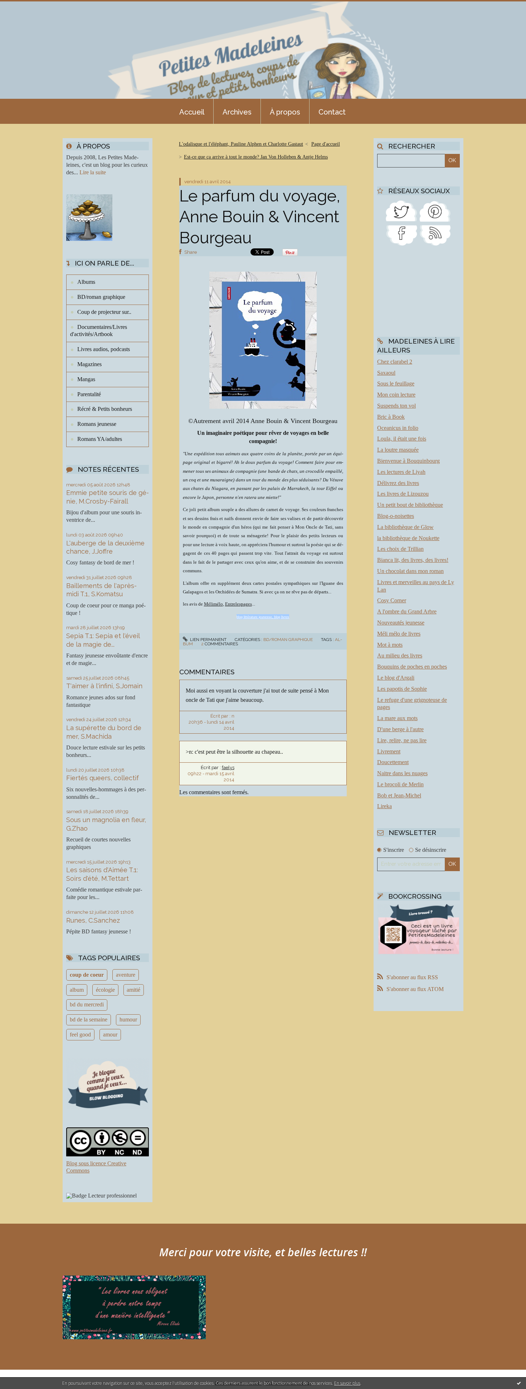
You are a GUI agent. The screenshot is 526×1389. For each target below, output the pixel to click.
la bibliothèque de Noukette (408, 538)
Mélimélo (213, 604)
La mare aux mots (397, 718)
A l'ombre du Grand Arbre (407, 611)
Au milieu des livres (399, 655)
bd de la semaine (88, 1019)
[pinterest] (435, 210)
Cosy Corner (391, 600)
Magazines (89, 364)
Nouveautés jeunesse (400, 623)
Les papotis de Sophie (402, 689)
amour (110, 1034)
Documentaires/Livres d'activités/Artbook (98, 330)
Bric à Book (391, 417)
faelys (228, 767)
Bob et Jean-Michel (399, 795)
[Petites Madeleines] (401, 235)
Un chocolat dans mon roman (410, 571)
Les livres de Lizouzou (403, 494)
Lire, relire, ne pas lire (402, 740)
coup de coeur (87, 975)
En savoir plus (347, 1383)
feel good (80, 1034)
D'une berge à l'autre (400, 729)
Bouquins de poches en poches (412, 667)
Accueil (191, 112)
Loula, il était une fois (401, 439)
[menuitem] (191, 111)
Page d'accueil (325, 144)
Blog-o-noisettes (395, 516)
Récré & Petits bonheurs (104, 409)
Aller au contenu (24, 6)
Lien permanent (208, 639)
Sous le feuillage (395, 383)
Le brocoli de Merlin (400, 784)
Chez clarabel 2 (394, 362)
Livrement (388, 751)
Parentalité (89, 394)
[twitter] (401, 210)
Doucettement (393, 762)
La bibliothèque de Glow (405, 527)
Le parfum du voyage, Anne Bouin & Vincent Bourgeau (259, 216)
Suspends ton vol (396, 406)
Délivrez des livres (398, 483)
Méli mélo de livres (398, 634)
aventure (125, 975)
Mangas (86, 379)
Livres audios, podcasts (103, 349)
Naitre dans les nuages (402, 773)
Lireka (384, 806)
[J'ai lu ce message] (519, 1383)
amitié (133, 990)
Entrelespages (238, 604)
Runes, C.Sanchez (93, 920)
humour (128, 1019)
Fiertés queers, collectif (102, 778)
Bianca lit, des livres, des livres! (412, 560)
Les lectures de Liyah (401, 472)
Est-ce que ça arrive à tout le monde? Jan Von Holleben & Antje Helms (256, 157)
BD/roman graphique (101, 297)
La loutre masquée (398, 450)
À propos (285, 112)
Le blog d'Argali (395, 678)
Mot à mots (390, 645)
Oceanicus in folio (397, 428)
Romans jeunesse (96, 424)
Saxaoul (386, 373)
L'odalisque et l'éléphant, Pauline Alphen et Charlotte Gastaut (241, 144)
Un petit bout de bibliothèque (410, 505)
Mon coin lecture (396, 395)
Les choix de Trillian (400, 549)
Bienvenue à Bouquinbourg (408, 461)
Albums (86, 282)
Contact (332, 112)
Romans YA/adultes (99, 439)
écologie (105, 990)
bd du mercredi (87, 1004)
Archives (237, 112)
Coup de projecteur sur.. (104, 312)
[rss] (435, 235)
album (77, 990)
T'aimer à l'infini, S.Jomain (104, 686)
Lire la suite (92, 172)
